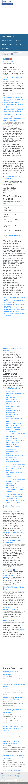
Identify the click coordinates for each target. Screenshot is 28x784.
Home (2, 775)
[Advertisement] (14, 20)
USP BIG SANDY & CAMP (14, 494)
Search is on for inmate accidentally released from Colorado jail (11, 673)
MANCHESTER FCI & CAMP (15, 466)
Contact (11, 775)
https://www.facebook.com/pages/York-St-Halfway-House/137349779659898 (14, 99)
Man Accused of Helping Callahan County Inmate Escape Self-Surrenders (13, 728)
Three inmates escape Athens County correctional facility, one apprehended (13, 711)
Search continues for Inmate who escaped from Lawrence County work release (13, 756)
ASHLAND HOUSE (12, 391)
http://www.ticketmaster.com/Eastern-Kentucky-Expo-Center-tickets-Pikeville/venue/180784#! (14, 309)
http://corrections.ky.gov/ (11, 102)
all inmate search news (13, 770)
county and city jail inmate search (13, 532)
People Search (8, 620)
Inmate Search (7, 61)
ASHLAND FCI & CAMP (13, 389)
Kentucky (14, 61)
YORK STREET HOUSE (14, 502)
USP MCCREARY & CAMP (14, 496)
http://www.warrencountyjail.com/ (14, 108)
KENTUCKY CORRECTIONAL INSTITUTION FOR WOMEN (15, 438)
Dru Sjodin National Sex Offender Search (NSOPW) (12, 575)
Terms (6, 775)
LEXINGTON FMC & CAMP (15, 455)
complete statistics (13, 235)
